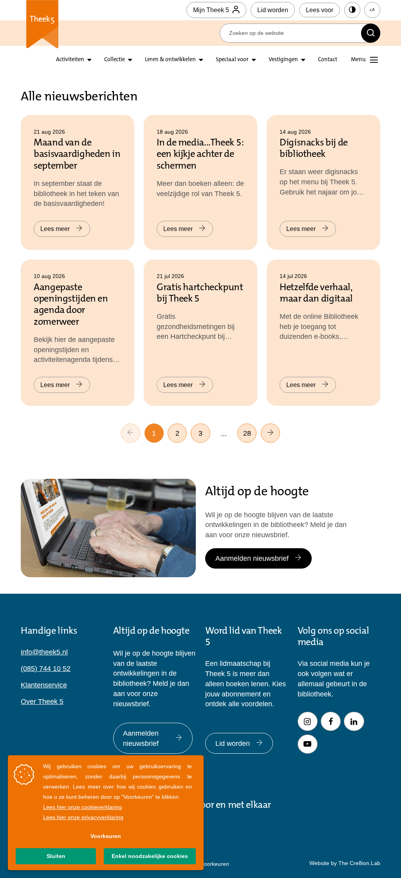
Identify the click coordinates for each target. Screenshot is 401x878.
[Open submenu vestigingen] (303, 60)
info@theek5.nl (44, 652)
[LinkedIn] (354, 721)
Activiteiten (70, 60)
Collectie (114, 60)
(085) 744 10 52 (45, 668)
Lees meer (55, 228)
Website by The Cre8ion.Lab (344, 863)
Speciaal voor (232, 60)
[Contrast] (352, 10)
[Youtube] (308, 744)
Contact (327, 60)
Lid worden (272, 9)
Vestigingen (283, 60)
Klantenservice (44, 685)
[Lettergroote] (372, 10)
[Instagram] (308, 721)
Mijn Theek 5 (211, 9)
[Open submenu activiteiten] (89, 60)
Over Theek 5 (42, 701)
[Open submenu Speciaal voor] (254, 60)
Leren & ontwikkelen (170, 60)
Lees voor (319, 9)
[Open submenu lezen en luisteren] (130, 60)
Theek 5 (42, 24)
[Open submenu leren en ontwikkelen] (201, 60)
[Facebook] (331, 721)
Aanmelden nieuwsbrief (252, 558)
